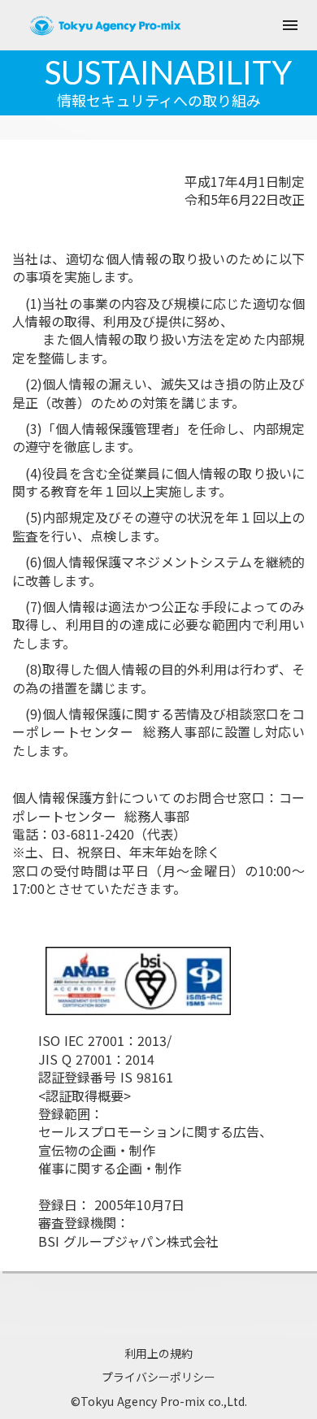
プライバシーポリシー (158, 1377)
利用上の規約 (158, 1353)
